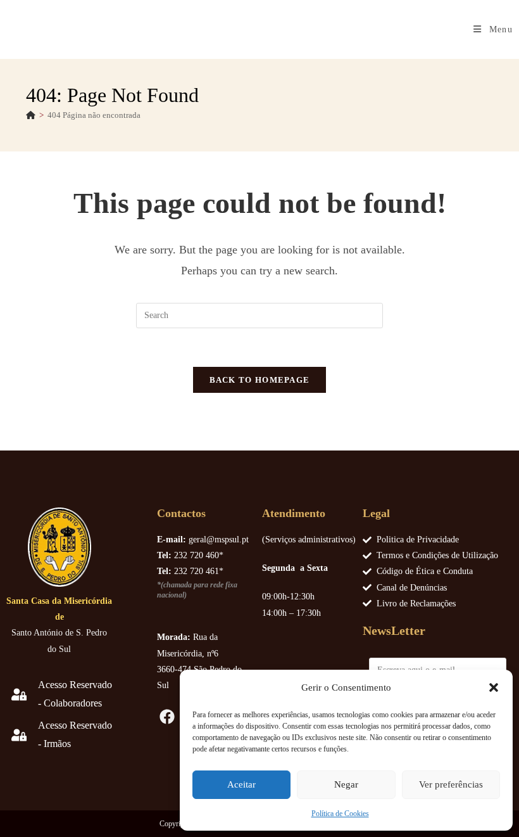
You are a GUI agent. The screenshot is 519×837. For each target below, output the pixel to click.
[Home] (30, 115)
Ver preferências (451, 784)
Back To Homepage (259, 380)
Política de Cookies (340, 813)
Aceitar (241, 784)
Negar (346, 784)
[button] (493, 687)
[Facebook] (167, 716)
